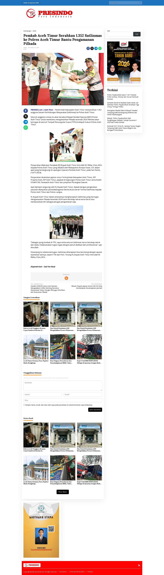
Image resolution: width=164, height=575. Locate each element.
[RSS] (66, 278)
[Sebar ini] (88, 48)
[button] (140, 3)
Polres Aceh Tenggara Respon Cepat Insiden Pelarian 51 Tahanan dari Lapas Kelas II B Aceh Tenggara (34, 329)
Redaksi (90, 572)
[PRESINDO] (50, 13)
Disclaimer (63, 572)
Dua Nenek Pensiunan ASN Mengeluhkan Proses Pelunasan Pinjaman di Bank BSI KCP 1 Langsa (61, 329)
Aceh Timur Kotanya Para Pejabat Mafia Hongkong (35, 362)
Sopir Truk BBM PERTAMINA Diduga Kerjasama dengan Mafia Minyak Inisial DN (89, 362)
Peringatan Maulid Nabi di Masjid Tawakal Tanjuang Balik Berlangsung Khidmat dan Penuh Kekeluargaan (122, 112)
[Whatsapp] (100, 48)
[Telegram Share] (96, 48)
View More (62, 492)
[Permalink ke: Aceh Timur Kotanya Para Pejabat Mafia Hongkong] (36, 347)
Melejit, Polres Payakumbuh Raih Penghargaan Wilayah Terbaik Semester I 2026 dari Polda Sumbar (122, 120)
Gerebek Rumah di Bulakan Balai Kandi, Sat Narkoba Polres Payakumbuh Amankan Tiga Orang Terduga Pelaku (123, 105)
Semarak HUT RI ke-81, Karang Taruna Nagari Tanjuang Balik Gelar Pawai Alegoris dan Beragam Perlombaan (123, 128)
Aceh (24, 49)
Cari (108, 31)
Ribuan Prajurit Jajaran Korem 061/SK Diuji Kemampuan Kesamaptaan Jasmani (86, 286)
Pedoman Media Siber (77, 572)
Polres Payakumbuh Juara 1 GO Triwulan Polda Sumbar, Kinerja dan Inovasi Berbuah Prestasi (122, 97)
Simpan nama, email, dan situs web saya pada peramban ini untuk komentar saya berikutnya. (58, 405)
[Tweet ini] (92, 48)
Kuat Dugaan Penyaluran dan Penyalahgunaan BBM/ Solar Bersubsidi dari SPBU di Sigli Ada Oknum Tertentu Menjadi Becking (62, 362)
